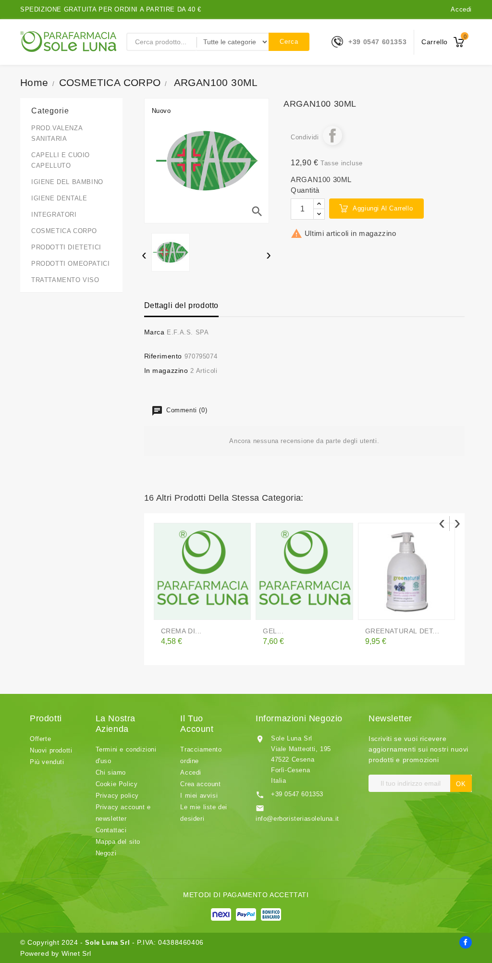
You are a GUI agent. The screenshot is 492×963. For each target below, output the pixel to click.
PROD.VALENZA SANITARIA (56, 133)
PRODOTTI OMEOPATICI (70, 263)
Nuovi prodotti (51, 750)
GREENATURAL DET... (402, 631)
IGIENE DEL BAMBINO (67, 181)
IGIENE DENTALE (59, 198)
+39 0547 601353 (377, 42)
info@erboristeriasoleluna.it (297, 818)
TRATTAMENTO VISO (65, 280)
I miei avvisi (199, 795)
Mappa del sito (118, 841)
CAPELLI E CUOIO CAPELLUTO (60, 160)
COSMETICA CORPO (64, 231)
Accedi (461, 9)
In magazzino (166, 370)
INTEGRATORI (54, 214)
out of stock (170, 608)
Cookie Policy (117, 784)
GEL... (273, 631)
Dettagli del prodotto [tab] (181, 305)
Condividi (332, 135)
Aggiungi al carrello (383, 208)
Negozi (106, 853)
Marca (154, 332)
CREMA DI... (181, 631)
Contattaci (111, 830)
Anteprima (189, 608)
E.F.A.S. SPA (188, 332)
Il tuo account (196, 724)
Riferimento (163, 356)
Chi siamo (111, 772)
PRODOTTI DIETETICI (66, 247)
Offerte (40, 738)
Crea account (200, 784)
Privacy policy (117, 795)
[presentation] (144, 256)
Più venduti (47, 761)
